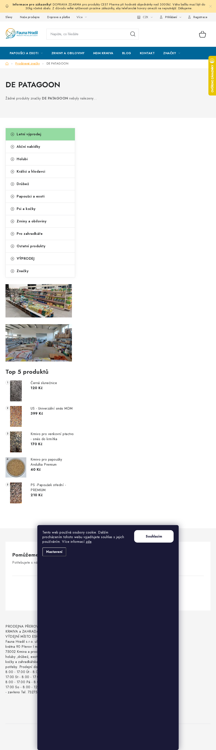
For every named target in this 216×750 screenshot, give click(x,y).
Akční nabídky (28, 146)
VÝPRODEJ (25, 258)
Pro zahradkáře (30, 233)
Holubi (22, 159)
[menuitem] (26, 53)
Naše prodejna (30, 17)
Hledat (133, 34)
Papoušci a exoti (31, 196)
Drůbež (23, 183)
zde (89, 541)
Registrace (200, 17)
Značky (22, 271)
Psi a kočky (26, 208)
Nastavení (54, 551)
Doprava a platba (58, 17)
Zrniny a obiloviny (31, 221)
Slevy (8, 17)
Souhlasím (154, 536)
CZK (145, 17)
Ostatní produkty (31, 246)
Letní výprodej (29, 134)
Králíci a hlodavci (31, 171)
